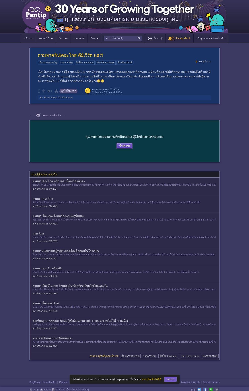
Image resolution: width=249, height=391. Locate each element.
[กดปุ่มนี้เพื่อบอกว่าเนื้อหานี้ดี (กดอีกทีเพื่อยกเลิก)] (43, 91)
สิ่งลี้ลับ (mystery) (85, 62)
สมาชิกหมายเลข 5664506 (45, 276)
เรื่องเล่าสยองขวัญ (48, 62)
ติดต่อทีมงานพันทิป (190, 382)
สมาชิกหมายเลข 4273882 (45, 293)
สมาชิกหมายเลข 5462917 (45, 189)
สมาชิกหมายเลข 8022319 (45, 241)
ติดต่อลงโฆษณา (211, 382)
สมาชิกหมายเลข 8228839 (105, 89)
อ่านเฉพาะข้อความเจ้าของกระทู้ (72, 389)
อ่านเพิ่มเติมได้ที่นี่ (151, 379)
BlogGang (34, 382)
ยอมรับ (170, 379)
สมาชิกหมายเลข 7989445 (45, 206)
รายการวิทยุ (66, 62)
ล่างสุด (47, 389)
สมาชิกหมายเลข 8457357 (45, 328)
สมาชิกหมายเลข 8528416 (45, 346)
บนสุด (36, 389)
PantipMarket (49, 382)
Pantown (63, 382)
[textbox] (123, 38)
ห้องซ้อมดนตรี (125, 62)
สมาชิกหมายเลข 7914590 (45, 311)
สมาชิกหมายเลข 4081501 (45, 258)
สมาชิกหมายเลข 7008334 (45, 223)
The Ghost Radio (105, 62)
